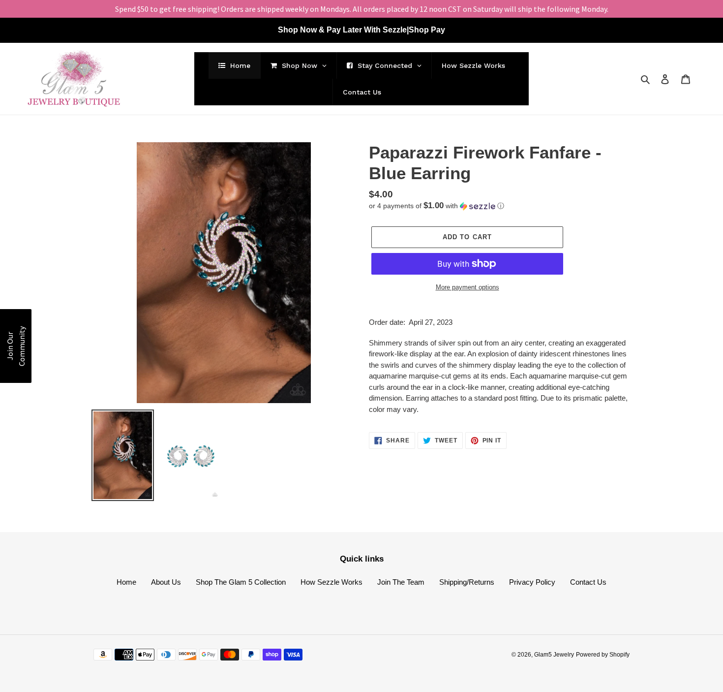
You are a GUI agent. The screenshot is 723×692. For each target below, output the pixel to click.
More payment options (467, 287)
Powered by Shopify (603, 654)
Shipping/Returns (466, 582)
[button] (436, 206)
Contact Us (588, 582)
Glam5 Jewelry (554, 654)
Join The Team (400, 582)
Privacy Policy (532, 582)
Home (126, 582)
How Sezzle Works (331, 582)
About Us (166, 582)
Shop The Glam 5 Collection (241, 582)
